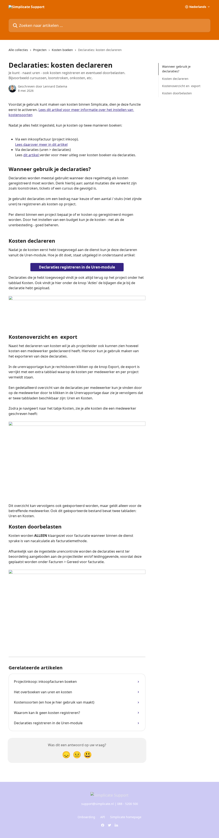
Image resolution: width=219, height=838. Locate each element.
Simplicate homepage (125, 817)
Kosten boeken (62, 50)
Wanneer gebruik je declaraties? (176, 68)
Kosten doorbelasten (177, 93)
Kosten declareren (175, 79)
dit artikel (31, 155)
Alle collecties (18, 50)
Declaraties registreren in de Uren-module (77, 267)
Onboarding (86, 817)
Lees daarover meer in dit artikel (41, 144)
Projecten (40, 50)
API (102, 817)
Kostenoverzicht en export (181, 86)
